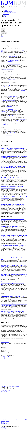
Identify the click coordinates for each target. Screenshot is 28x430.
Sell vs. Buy (3, 421)
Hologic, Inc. (11, 130)
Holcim (9, 85)
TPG (15, 132)
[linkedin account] (14, 385)
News (4, 15)
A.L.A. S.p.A (13, 78)
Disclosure (17, 386)
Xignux (17, 120)
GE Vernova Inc (11, 118)
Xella (5, 86)
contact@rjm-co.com (5, 358)
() (9, 106)
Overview (5, 10)
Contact (5, 16)
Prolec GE (22, 119)
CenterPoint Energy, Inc (13, 96)
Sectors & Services (7, 11)
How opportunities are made (9, 12)
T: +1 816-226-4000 (5, 356)
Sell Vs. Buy (6, 14)
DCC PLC (10, 109)
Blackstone (8, 132)
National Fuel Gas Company (8, 100)
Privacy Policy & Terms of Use (8, 386)
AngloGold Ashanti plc (14, 60)
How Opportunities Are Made (20, 419)
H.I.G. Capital (11, 74)
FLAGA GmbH (13, 110)
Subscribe (3, 347)
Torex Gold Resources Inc (14, 64)
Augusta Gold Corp (12, 56)
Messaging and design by (5, 428)
